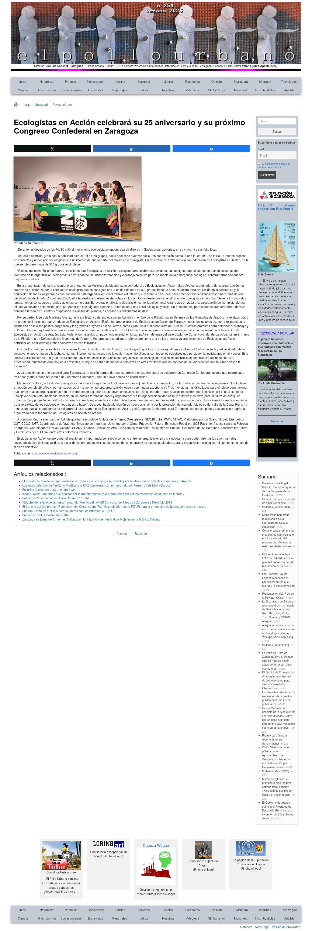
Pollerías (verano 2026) (278, 509)
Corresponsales (71, 90)
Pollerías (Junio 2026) (277, 647)
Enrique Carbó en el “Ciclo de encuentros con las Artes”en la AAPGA (68, 511)
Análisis (289, 90)
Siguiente (140, 533)
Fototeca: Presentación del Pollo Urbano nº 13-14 (55, 498)
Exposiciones (95, 81)
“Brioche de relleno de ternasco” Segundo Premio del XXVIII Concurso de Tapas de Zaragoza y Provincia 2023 (97, 502)
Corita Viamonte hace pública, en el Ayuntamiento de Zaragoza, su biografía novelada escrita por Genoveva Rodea (277, 757)
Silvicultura (240, 81)
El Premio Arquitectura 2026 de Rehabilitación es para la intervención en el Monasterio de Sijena (278, 562)
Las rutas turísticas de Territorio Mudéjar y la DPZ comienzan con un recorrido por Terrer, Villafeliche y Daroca (96, 485)
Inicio (22, 81)
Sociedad (144, 81)
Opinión (216, 81)
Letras (144, 90)
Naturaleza (47, 81)
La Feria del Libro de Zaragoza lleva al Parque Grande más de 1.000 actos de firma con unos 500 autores (277, 660)
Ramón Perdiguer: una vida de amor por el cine (278, 501)
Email (261, 149)
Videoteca (192, 90)
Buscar (277, 131)
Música (168, 81)
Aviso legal (262, 927)
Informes (265, 81)
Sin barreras (216, 90)
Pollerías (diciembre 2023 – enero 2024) (49, 489)
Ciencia (23, 90)
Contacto (246, 927)
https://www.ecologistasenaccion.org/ (54, 453)
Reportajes (119, 90)
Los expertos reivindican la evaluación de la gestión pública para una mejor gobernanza (278, 698)
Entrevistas (95, 90)
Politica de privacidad (286, 927)
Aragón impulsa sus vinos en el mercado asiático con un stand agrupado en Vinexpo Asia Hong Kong (278, 633)
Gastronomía (47, 90)
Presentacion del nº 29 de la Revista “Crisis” (278, 595)
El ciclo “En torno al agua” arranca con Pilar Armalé (277, 206)
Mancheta (240, 90)
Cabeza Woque (156, 845)
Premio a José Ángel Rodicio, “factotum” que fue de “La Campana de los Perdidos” (278, 489)
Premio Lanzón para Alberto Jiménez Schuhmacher (275, 739)
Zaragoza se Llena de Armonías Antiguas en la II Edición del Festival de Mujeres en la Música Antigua (91, 519)
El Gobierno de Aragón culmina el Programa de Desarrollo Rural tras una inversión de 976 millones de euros (277, 810)
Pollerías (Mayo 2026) (277, 773)
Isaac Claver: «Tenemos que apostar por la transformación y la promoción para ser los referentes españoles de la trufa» (103, 494)
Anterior (122, 533)
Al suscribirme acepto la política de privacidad (274, 165)
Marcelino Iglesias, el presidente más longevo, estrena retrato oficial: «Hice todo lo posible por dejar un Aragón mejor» (278, 788)
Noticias (119, 81)
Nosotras (168, 90)
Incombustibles (265, 90)
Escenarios (192, 81)
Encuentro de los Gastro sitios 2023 (46, 515)
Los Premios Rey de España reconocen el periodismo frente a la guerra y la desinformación (278, 581)
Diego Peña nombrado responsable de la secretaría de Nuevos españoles (275, 521)
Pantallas (71, 81)
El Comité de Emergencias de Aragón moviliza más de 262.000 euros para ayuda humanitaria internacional (278, 680)
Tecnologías (289, 81)
